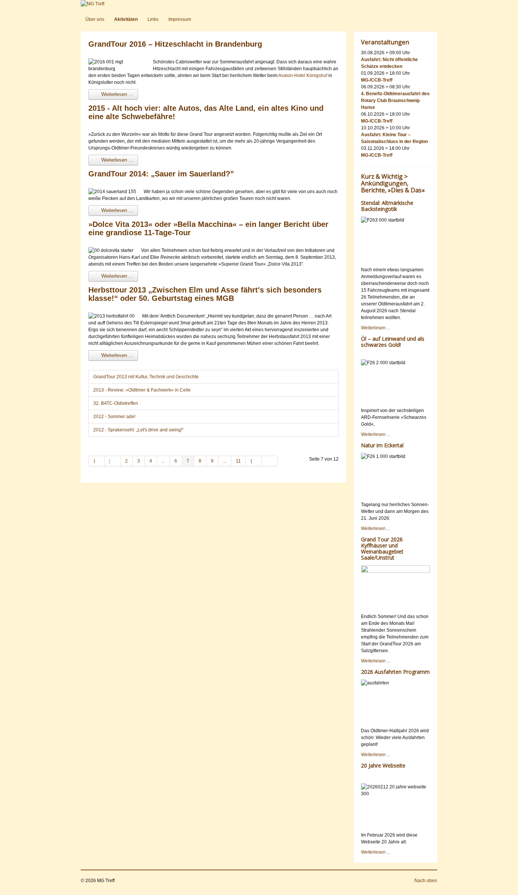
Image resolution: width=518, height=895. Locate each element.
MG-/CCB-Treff (376, 80)
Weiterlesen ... (116, 94)
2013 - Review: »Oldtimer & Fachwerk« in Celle (142, 390)
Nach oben (425, 880)
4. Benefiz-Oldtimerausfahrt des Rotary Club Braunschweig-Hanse (395, 100)
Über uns (94, 19)
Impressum (179, 19)
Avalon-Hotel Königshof (302, 75)
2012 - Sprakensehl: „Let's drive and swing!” (138, 430)
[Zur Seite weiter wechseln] (254, 461)
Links (153, 19)
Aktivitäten (126, 19)
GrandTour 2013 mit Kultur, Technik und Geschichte (146, 376)
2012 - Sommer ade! (114, 416)
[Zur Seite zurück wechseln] (113, 461)
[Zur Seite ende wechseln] (270, 461)
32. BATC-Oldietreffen (115, 403)
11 (238, 461)
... (163, 461)
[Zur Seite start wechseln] (96, 461)
